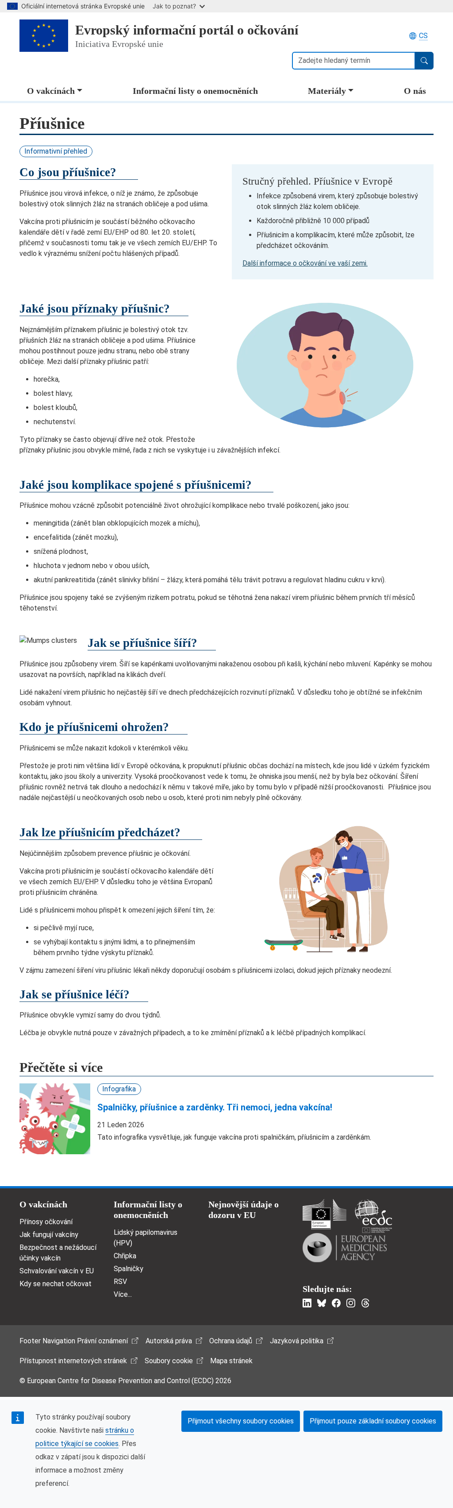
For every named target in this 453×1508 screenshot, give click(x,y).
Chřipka (125, 1256)
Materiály (327, 91)
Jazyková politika (296, 1341)
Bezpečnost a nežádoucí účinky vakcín (57, 1252)
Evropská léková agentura (345, 1247)
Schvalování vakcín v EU (56, 1271)
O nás (415, 91)
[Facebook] (336, 1303)
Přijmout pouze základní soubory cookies (373, 1421)
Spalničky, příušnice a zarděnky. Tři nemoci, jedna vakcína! (214, 1107)
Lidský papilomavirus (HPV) (145, 1237)
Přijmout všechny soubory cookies (241, 1421)
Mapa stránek (231, 1361)
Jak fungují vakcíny (48, 1234)
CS (423, 35)
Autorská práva (169, 1341)
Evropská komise (324, 1214)
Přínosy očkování (46, 1222)
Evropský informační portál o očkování (186, 30)
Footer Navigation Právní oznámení (73, 1341)
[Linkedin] (307, 1303)
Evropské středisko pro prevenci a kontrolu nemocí (373, 1216)
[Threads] (365, 1303)
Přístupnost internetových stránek (73, 1361)
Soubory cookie (169, 1361)
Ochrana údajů (230, 1341)
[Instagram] (350, 1303)
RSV (120, 1281)
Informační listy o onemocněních (195, 91)
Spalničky (128, 1268)
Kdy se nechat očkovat (55, 1284)
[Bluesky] (321, 1303)
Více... (123, 1294)
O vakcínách (51, 91)
